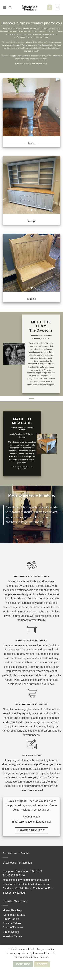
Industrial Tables (12, 936)
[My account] (49, 7)
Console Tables (12, 923)
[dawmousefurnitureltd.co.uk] (29, 7)
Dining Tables (11, 919)
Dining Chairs (11, 931)
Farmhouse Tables (14, 914)
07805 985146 (31, 817)
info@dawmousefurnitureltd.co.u (31, 821)
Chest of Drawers (13, 927)
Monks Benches (12, 910)
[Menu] (5, 7)
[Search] (10, 7)
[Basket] (57, 7)
